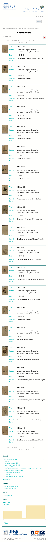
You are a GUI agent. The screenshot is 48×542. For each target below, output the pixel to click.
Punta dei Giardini (9, 463)
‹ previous (15, 40)
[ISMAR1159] (5, 230)
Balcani (10, 28)
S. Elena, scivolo (9, 459)
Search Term (39, 16)
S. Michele (7, 474)
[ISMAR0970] (5, 169)
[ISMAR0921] (5, 351)
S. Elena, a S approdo (11, 472)
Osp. (5, 461)
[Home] (24, 6)
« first (7, 40)
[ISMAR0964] (5, 129)
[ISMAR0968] (5, 49)
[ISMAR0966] (5, 209)
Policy (34, 11)
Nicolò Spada (8, 488)
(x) (14, 28)
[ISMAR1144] (5, 430)
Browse (26, 11)
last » (27, 42)
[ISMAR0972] (5, 89)
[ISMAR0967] (5, 109)
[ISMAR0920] (5, 250)
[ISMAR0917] (5, 270)
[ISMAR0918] (5, 370)
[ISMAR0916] (5, 390)
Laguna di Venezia (32, 28)
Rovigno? (7, 467)
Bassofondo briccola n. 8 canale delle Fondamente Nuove (22, 469)
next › (21, 42)
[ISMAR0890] (5, 149)
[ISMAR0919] (5, 411)
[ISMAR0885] (5, 310)
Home (5, 28)
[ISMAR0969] (5, 190)
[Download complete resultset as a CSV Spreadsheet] (44, 37)
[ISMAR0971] (5, 69)
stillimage (7, 495)
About (42, 11)
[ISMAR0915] (5, 330)
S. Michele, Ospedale (10, 465)
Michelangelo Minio (10, 486)
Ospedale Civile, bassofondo (13, 471)
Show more (6, 479)
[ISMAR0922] (5, 290)
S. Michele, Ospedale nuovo (13, 476)
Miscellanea (19, 28)
